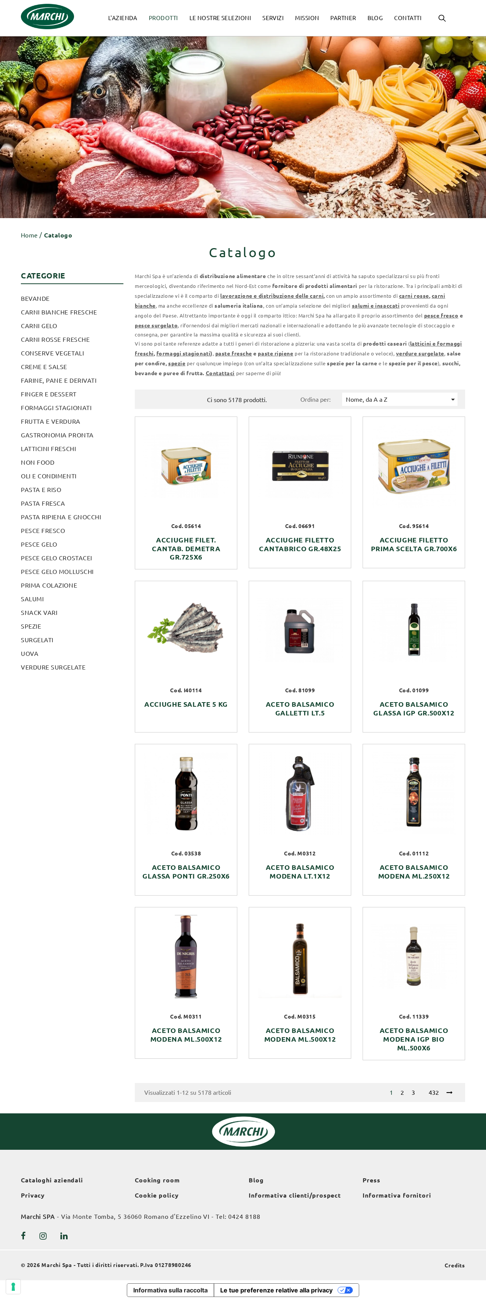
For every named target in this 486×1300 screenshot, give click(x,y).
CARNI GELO (39, 325)
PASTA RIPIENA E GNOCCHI (61, 517)
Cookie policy (157, 1195)
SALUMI (32, 599)
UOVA (29, 653)
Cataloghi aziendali (52, 1180)
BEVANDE (35, 298)
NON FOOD (37, 462)
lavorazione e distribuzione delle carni (271, 296)
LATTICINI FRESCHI (48, 448)
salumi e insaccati (376, 306)
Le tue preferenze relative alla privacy (276, 1290)
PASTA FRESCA (43, 503)
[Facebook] (23, 1236)
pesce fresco (441, 316)
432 (434, 1092)
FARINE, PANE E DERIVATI (58, 380)
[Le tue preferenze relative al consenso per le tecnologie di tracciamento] (13, 1287)
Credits (455, 1265)
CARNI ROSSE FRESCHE (55, 339)
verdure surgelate (420, 354)
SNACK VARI (39, 612)
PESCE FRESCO (43, 530)
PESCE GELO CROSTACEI (56, 558)
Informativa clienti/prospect (295, 1195)
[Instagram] (43, 1236)
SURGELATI (37, 640)
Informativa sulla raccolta (170, 1290)
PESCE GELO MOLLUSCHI (57, 571)
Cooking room (157, 1180)
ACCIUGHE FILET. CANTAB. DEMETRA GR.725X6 (186, 548)
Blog (256, 1180)
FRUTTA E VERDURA (50, 421)
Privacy (33, 1195)
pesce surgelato (156, 325)
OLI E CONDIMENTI (49, 476)
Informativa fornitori (397, 1195)
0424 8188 (244, 1216)
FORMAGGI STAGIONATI (56, 407)
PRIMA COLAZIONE (49, 585)
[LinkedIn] (64, 1236)
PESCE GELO (39, 544)
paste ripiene (275, 354)
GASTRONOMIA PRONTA (57, 435)
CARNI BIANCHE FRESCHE (59, 312)
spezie (176, 363)
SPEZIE (31, 626)
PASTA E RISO (41, 489)
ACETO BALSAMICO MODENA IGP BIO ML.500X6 (414, 1039)
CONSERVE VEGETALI (52, 353)
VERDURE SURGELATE (53, 667)
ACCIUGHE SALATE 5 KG (186, 704)
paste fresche (233, 354)
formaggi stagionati (183, 354)
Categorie (43, 275)
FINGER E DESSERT (49, 394)
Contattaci (220, 373)
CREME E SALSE (44, 366)
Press (371, 1180)
